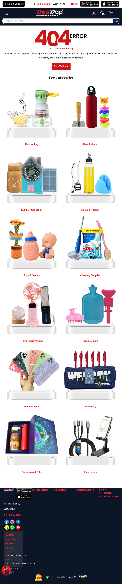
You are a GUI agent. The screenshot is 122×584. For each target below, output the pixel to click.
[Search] (116, 21)
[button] (6, 13)
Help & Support (15, 4)
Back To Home (61, 66)
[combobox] (61, 21)
